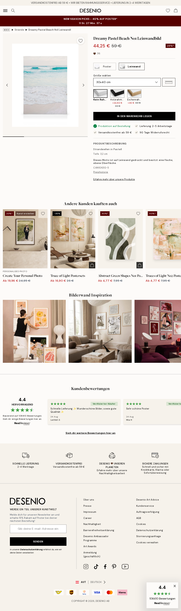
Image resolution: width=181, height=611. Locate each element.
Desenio (101, 601)
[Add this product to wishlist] (80, 40)
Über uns (88, 499)
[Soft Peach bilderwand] (34, 331)
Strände (19, 29)
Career (87, 518)
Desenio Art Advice (147, 499)
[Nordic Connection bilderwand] (100, 331)
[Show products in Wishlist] (168, 10)
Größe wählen (102, 75)
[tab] (13, 135)
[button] (168, 82)
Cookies (141, 524)
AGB (138, 518)
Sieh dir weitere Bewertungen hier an (90, 433)
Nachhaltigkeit (92, 524)
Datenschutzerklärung (31, 549)
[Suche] (13, 10)
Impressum (89, 511)
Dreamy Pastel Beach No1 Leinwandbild (49, 29)
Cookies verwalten (147, 542)
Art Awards (89, 546)
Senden (38, 541)
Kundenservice (145, 505)
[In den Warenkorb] (92, 265)
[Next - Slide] (83, 85)
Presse (87, 505)
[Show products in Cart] (176, 10)
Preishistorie (100, 172)
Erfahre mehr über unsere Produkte (114, 179)
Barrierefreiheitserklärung (98, 530)
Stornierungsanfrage (148, 536)
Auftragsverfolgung (147, 511)
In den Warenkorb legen (134, 116)
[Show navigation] (5, 10)
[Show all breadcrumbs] (6, 30)
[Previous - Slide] (7, 85)
